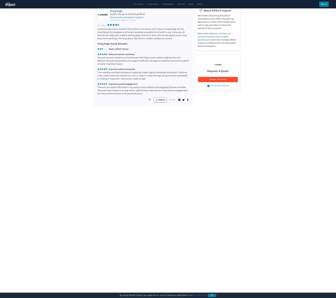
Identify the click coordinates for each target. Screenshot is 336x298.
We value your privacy (220, 85)
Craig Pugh (116, 11)
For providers (153, 4)
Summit (181, 4)
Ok (212, 295)
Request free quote (217, 79)
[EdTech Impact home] (10, 4)
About (199, 4)
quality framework (207, 36)
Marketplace (168, 4)
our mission (221, 33)
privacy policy (199, 295)
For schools (138, 4)
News (191, 4)
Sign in (324, 4)
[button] (179, 99)
